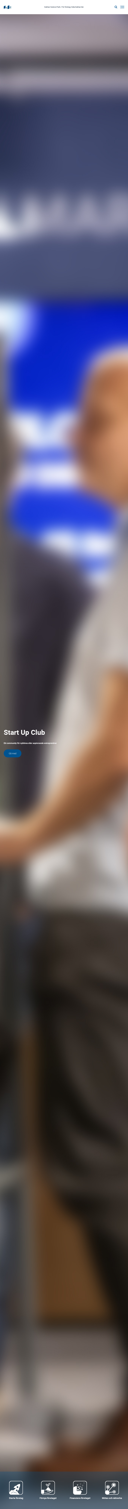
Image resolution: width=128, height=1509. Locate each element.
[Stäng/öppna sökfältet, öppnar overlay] (116, 7)
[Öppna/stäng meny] (121, 7)
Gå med (12, 753)
